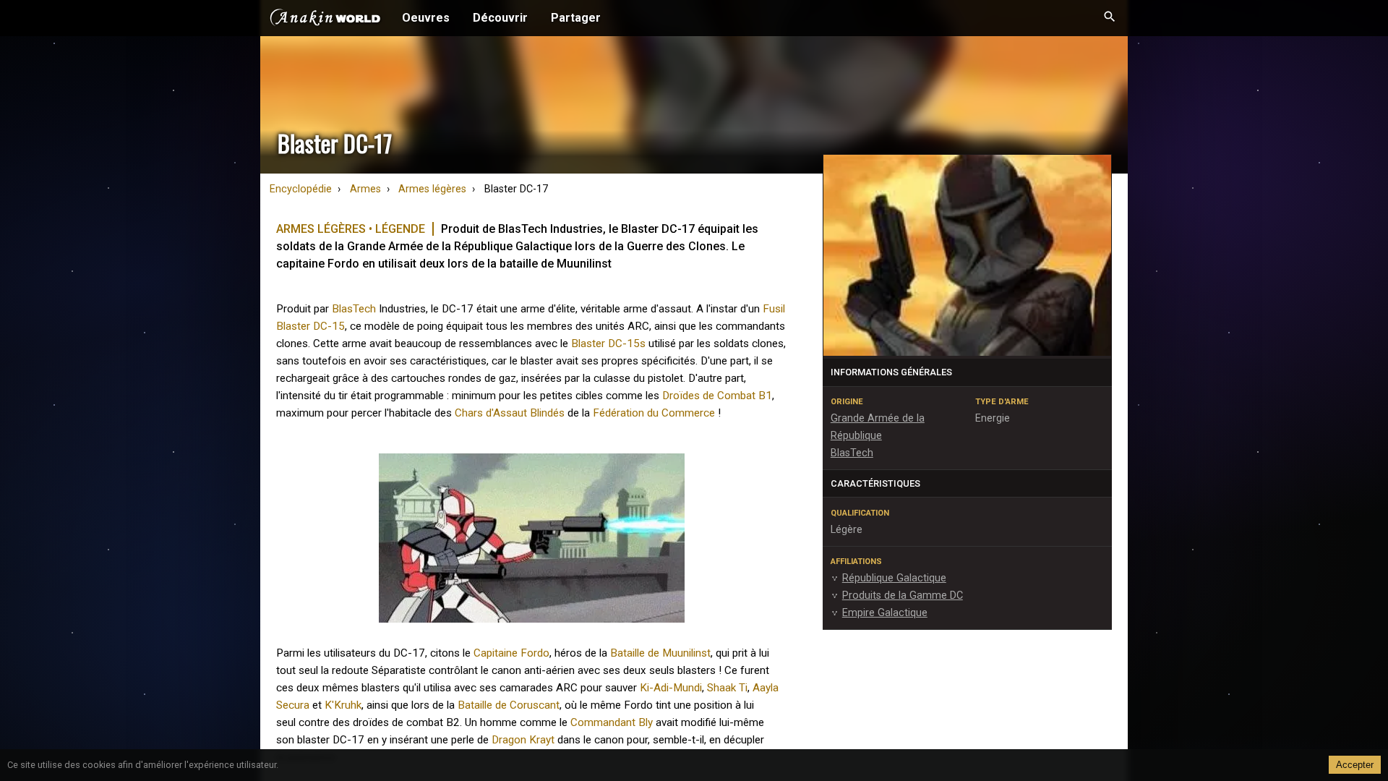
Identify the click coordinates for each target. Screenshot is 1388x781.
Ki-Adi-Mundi (671, 687)
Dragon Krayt (523, 739)
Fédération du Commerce (654, 412)
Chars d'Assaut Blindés (510, 412)
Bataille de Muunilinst (660, 653)
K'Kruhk (343, 705)
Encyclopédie (301, 189)
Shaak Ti (727, 687)
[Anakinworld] (325, 19)
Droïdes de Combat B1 (717, 395)
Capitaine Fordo (511, 653)
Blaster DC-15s (608, 343)
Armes (365, 189)
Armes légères (432, 189)
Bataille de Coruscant (509, 705)
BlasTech (354, 308)
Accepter (1355, 764)
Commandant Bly (611, 722)
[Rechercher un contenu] (1109, 18)
